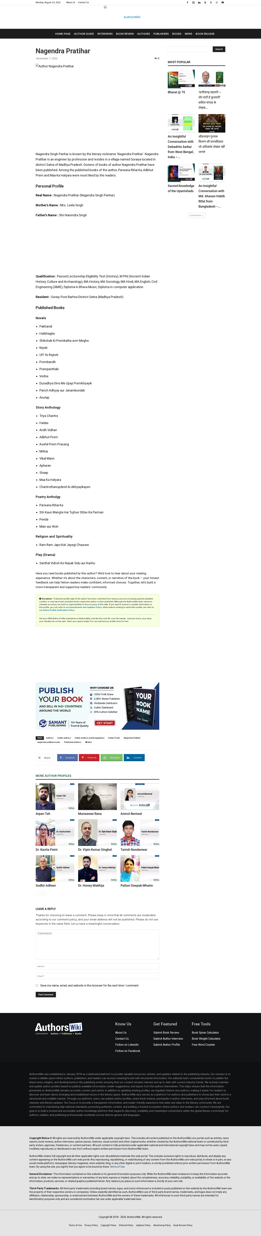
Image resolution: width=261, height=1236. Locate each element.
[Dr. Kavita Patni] (55, 832)
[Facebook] (187, 2)
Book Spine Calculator (205, 1032)
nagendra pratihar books (48, 742)
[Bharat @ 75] (181, 79)
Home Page (62, 33)
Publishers (161, 33)
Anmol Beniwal (131, 814)
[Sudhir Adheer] (55, 868)
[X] (211, 2)
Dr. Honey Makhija (91, 885)
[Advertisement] (97, 247)
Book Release (205, 33)
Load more (195, 215)
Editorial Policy (126, 1225)
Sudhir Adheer (46, 885)
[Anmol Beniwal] (140, 796)
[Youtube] (222, 2)
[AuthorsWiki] (130, 17)
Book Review (125, 33)
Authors (143, 33)
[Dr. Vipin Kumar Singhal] (97, 832)
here (118, 621)
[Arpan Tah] (55, 796)
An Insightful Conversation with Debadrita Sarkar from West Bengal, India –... (181, 147)
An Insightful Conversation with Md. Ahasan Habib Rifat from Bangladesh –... (212, 196)
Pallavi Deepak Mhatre (137, 885)
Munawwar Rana (90, 814)
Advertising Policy (162, 1225)
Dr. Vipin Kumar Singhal (95, 849)
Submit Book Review (166, 1032)
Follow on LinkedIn (127, 1044)
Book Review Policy (182, 1225)
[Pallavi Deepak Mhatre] (140, 868)
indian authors (64, 738)
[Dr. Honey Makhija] (97, 868)
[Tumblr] (205, 2)
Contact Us (83, 2)
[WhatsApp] (216, 2)
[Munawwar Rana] (97, 796)
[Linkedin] (199, 2)
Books (176, 33)
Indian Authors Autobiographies (89, 738)
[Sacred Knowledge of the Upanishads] (181, 172)
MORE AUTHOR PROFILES (53, 775)
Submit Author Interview (168, 1038)
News (188, 33)
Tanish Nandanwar (134, 849)
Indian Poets (114, 738)
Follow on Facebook (127, 1051)
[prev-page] (38, 894)
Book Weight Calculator (206, 1038)
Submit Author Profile (166, 1044)
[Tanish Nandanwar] (140, 832)
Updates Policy (143, 1225)
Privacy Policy (91, 1225)
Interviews (105, 33)
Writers (88, 742)
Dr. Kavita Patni (47, 849)
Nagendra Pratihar (132, 738)
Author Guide (84, 33)
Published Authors (72, 742)
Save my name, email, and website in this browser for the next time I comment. (89, 985)
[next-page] (43, 894)
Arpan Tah (43, 814)
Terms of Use (117, 1166)
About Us (70, 2)
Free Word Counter (203, 1044)
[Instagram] (193, 2)
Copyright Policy (108, 1225)
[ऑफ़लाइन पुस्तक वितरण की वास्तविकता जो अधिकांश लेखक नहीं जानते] (212, 123)
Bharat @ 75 (176, 92)
